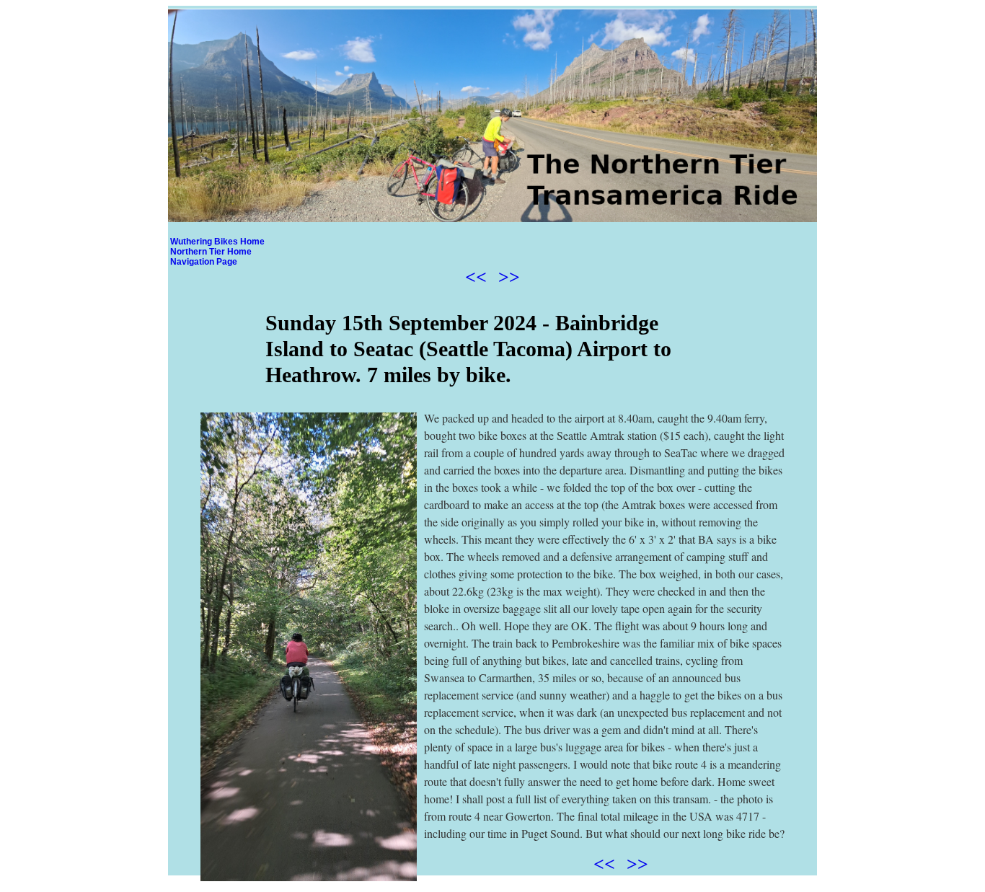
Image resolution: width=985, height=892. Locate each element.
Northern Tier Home (211, 252)
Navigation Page (203, 262)
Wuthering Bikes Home (217, 242)
